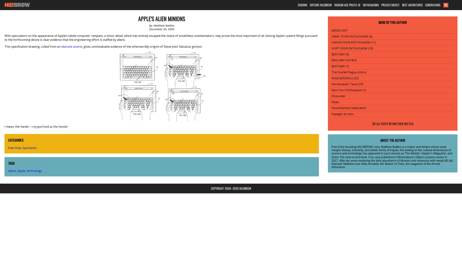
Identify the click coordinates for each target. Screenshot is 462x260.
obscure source (71, 47)
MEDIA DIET (340, 30)
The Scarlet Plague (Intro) (349, 72)
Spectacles (30, 148)
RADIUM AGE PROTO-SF (347, 5)
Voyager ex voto (343, 114)
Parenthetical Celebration (349, 108)
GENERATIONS (432, 5)
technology (34, 171)
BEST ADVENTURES (412, 5)
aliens (12, 171)
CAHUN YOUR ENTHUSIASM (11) (354, 42)
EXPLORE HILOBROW (321, 5)
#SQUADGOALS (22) (345, 78)
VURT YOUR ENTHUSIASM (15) (352, 48)
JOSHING (302, 5)
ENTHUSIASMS (371, 5)
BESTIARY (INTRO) (344, 60)
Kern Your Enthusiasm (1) (349, 90)
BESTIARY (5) (340, 54)
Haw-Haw (14, 148)
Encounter (339, 96)
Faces (335, 102)
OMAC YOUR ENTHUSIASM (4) (352, 36)
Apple (21, 171)
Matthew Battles (403, 124)
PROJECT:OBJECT (390, 5)
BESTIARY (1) (340, 66)
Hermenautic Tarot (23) (347, 84)
